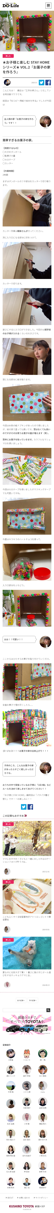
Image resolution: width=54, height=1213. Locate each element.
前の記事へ (21, 1000)
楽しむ (8, 56)
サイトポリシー (41, 1197)
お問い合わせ (24, 1197)
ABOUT (10, 1197)
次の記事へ (33, 1000)
